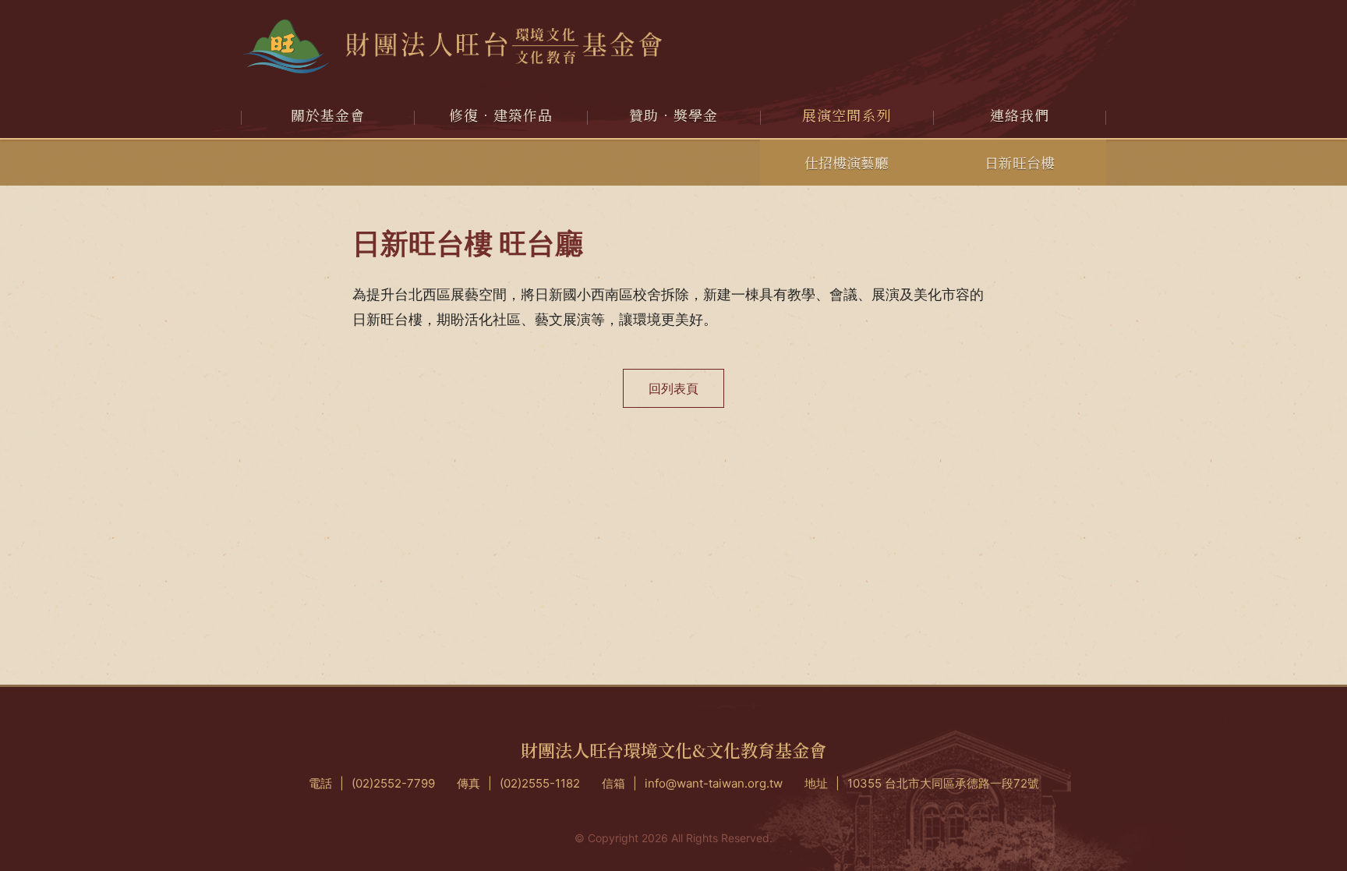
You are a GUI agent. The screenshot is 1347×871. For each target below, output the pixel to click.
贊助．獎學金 (673, 114)
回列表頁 (673, 388)
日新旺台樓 (1020, 162)
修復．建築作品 (501, 114)
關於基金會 (328, 114)
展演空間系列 (846, 114)
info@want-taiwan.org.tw (714, 783)
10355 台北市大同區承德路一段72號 (943, 783)
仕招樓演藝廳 (846, 162)
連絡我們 (1019, 114)
